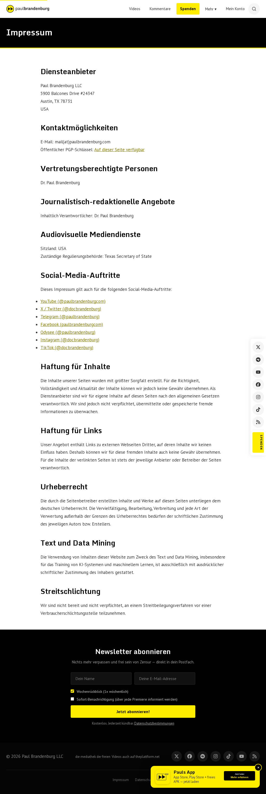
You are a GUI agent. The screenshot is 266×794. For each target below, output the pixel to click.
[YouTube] (258, 372)
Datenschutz (144, 780)
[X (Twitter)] (258, 347)
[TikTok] (258, 409)
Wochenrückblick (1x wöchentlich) (102, 691)
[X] (176, 756)
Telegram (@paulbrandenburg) (70, 316)
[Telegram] (258, 359)
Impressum (121, 780)
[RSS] (258, 422)
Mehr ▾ (211, 9)
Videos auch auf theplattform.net (135, 756)
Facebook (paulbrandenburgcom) (72, 324)
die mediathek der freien (92, 756)
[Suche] (254, 9)
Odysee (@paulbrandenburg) (68, 332)
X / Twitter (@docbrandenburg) (71, 309)
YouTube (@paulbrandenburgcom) (73, 301)
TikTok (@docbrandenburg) (67, 347)
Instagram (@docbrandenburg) (70, 340)
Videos (134, 8)
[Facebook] (258, 384)
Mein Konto (235, 8)
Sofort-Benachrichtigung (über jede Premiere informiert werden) (127, 699)
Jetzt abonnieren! (133, 711)
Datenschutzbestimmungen (154, 723)
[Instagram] (258, 397)
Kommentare (160, 8)
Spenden (188, 8)
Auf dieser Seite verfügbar (119, 149)
